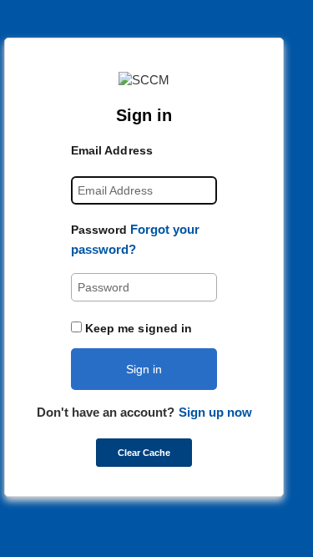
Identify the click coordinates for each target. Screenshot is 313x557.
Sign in (144, 369)
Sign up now (215, 412)
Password (99, 229)
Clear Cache (144, 453)
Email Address (112, 150)
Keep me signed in (139, 328)
